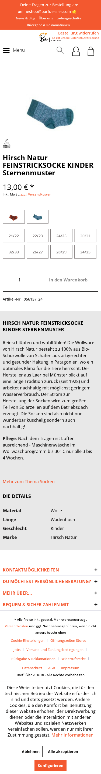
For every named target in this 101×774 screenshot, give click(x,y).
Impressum (70, 667)
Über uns (46, 18)
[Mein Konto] (76, 50)
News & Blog (25, 18)
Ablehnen (31, 751)
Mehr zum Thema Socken (29, 481)
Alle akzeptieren (63, 751)
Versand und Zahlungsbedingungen (54, 649)
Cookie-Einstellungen (27, 640)
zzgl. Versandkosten (35, 194)
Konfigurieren (50, 765)
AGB (51, 667)
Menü (19, 50)
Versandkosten (16, 626)
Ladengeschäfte (69, 18)
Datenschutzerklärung (85, 38)
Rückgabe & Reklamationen (48, 25)
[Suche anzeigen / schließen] (60, 50)
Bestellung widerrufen (78, 33)
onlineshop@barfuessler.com (44, 11)
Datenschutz (32, 667)
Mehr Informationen (72, 735)
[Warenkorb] (91, 50)
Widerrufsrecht (73, 658)
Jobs (16, 649)
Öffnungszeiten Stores (68, 640)
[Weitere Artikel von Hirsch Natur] (7, 143)
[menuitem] (25, 18)
